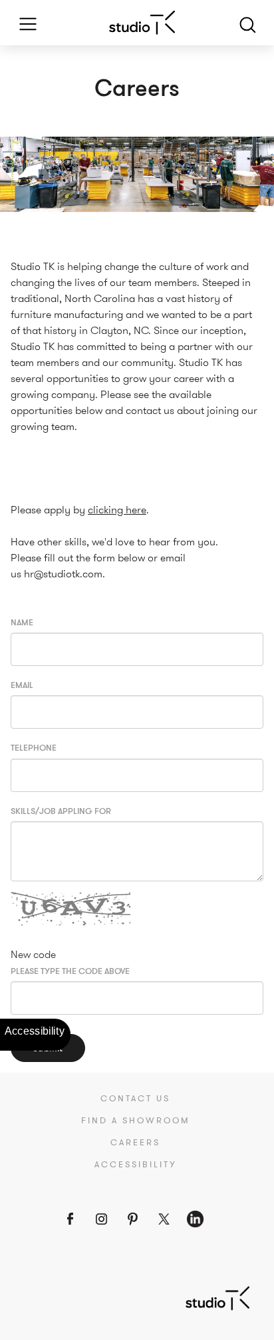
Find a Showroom (135, 1121)
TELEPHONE (34, 748)
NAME (22, 623)
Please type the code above (70, 971)
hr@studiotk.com (63, 573)
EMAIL (22, 685)
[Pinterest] (132, 1219)
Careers (135, 1143)
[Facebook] (70, 1219)
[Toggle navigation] (23, 22)
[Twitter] (164, 1219)
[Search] (247, 23)
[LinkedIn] (195, 1219)
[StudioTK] (217, 1297)
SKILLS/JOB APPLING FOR (61, 811)
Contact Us (135, 1099)
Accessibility (135, 1165)
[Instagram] (101, 1219)
